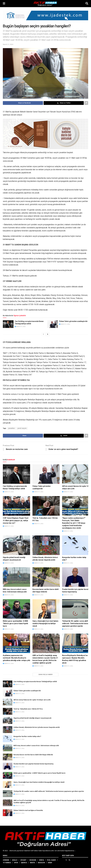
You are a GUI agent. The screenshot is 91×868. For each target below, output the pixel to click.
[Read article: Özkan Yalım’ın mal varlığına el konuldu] (7, 812)
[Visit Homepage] (45, 3)
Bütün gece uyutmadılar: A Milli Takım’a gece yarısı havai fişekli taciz (15, 623)
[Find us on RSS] (69, 860)
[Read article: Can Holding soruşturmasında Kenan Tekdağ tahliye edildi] (8, 324)
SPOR (16, 862)
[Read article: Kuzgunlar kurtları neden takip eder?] (75, 545)
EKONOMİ (32, 860)
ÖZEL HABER (51, 860)
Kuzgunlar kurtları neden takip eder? (27, 736)
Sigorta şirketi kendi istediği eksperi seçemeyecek (32, 718)
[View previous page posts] (43, 334)
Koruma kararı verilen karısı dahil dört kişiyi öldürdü (33, 755)
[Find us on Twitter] (66, 860)
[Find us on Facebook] (63, 860)
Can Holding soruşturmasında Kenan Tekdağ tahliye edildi (35, 681)
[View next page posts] (47, 334)
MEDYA (32, 862)
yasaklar (11, 428)
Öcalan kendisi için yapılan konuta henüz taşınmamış (33, 764)
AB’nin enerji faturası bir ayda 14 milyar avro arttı (32, 700)
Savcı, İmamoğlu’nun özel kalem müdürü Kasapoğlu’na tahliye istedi (45, 623)
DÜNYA (41, 860)
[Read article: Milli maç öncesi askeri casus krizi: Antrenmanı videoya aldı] (16, 577)
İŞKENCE (24, 862)
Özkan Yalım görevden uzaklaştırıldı (73, 321)
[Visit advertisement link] (45, 17)
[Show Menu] (4, 3)
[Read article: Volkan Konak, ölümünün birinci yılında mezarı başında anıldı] (46, 545)
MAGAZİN (41, 862)
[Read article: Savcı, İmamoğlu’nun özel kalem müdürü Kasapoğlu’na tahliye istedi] (46, 609)
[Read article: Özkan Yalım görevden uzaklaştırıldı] (52, 324)
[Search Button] (87, 3)
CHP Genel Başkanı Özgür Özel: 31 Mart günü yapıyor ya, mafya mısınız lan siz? (16, 520)
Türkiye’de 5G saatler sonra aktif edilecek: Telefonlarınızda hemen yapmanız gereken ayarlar (75, 623)
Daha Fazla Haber (46, 674)
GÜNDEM (6, 860)
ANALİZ (14, 860)
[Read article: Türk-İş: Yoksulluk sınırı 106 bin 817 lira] (46, 506)
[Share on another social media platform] (86, 103)
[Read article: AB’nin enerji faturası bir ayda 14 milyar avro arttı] (75, 474)
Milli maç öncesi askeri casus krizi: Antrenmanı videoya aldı (36, 745)
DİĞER (50, 862)
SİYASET (23, 860)
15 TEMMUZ (7, 862)
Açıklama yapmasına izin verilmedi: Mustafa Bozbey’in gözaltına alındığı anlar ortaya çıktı (16, 657)
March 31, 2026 (20, 326)
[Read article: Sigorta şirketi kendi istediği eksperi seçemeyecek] (16, 545)
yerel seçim (22, 428)
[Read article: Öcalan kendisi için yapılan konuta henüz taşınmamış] (75, 577)
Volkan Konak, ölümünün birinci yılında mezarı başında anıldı (37, 727)
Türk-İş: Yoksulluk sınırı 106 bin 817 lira (28, 709)
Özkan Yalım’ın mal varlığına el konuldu (28, 810)
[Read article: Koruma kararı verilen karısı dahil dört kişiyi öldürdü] (46, 577)
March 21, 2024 (8, 44)
